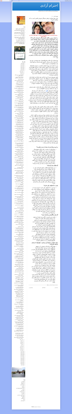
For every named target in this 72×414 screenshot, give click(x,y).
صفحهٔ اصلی (43, 287)
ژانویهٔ (23, 350)
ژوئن (23, 343)
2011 (23, 363)
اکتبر (23, 73)
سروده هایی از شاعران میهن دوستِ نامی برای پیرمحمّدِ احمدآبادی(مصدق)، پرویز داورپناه (19, 33)
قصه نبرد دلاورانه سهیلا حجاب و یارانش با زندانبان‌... (19, 320)
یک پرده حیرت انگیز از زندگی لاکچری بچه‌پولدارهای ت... (20, 294)
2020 (23, 351)
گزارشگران (22, 398)
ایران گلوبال (22, 383)
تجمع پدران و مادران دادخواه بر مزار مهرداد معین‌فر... (19, 97)
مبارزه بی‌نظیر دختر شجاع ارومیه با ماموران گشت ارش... (19, 162)
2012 (23, 362)
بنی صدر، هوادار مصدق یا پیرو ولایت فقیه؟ (19, 99)
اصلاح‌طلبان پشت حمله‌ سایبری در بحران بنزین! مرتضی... (19, 118)
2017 (23, 355)
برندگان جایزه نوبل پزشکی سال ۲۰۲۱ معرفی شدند (19, 311)
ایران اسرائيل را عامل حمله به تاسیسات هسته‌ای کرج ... (19, 306)
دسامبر (22, 71)
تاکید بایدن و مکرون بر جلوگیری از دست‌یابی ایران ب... (19, 88)
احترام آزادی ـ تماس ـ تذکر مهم (20, 28)
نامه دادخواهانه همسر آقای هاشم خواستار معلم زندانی (19, 126)
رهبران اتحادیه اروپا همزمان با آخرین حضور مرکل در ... (19, 149)
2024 (23, 66)
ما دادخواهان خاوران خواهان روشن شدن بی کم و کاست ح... (19, 173)
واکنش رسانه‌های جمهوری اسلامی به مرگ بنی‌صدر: (19, 267)
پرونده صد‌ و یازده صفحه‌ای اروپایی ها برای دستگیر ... (19, 223)
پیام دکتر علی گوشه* (21, 226)
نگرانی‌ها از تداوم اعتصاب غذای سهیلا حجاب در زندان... (19, 335)
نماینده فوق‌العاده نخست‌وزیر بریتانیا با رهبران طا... (20, 302)
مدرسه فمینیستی (22, 391)
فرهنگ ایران (22, 390)
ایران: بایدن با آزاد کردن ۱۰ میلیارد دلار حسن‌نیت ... (19, 111)
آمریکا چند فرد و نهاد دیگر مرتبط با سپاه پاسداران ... (19, 92)
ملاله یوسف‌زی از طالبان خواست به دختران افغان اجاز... (19, 188)
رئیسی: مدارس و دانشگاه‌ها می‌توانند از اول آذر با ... (20, 84)
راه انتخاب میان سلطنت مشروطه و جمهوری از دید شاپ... (19, 254)
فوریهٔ (23, 348)
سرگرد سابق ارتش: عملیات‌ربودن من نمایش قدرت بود (19, 218)
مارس (23, 347)
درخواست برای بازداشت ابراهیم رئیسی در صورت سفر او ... (19, 264)
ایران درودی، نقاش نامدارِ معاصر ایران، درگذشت (19, 101)
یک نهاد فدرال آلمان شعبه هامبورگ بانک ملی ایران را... (19, 269)
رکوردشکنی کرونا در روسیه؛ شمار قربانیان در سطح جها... (19, 77)
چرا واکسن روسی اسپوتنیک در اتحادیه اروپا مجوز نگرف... (19, 260)
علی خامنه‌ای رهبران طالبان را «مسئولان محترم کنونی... (19, 133)
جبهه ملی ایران (22, 384)
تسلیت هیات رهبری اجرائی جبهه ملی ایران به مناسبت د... (19, 171)
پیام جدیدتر (56, 287)
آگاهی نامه (23, 381)
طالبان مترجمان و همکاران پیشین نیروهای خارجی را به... (19, 337)
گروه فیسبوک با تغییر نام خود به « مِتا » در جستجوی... (19, 103)
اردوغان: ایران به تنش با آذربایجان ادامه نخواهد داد (19, 158)
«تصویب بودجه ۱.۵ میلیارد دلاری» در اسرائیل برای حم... (19, 178)
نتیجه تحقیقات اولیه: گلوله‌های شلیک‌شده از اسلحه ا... (19, 137)
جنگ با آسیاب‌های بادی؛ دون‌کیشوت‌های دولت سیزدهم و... (19, 168)
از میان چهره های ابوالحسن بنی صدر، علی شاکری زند (19, 122)
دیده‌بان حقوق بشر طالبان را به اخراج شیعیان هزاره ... (19, 145)
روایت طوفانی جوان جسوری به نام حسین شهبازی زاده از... (19, 130)
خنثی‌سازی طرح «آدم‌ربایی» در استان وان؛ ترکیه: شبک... (19, 228)
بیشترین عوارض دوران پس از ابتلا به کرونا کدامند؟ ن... (19, 107)
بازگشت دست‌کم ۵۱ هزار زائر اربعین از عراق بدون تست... (19, 333)
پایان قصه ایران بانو (21, 79)
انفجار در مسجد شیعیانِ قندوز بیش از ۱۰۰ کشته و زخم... (19, 277)
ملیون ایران (22, 392)
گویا (23, 399)
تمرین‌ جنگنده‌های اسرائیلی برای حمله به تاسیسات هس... (19, 160)
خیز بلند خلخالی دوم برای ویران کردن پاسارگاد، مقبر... (19, 197)
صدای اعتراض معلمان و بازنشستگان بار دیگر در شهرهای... (20, 313)
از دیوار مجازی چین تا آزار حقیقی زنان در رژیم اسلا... (19, 156)
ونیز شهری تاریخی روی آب (20, 82)
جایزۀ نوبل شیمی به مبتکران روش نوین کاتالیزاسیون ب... (19, 289)
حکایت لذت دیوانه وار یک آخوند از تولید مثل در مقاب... (19, 258)
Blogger (33, 406)
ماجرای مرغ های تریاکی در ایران (19, 271)
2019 (23, 353)
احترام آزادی (49, 5)
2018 (23, 354)
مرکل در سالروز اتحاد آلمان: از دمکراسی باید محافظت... (19, 318)
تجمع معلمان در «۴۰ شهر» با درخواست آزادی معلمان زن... (19, 220)
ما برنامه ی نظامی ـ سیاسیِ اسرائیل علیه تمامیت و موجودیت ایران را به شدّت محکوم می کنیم (19, 38)
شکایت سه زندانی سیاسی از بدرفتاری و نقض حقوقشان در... (19, 256)
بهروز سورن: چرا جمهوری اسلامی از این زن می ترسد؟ (19, 216)
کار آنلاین (23, 397)
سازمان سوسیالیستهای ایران (20, 388)
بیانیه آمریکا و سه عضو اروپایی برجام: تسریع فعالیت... (19, 86)
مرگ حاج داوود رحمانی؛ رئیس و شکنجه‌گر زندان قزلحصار (19, 154)
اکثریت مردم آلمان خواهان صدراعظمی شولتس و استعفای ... (19, 331)
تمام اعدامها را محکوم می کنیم (20, 39)
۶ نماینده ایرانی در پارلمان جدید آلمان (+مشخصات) (19, 114)
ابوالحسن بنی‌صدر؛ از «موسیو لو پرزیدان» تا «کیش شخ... (19, 241)
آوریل (23, 346)
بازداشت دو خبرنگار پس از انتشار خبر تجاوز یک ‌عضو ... (19, 199)
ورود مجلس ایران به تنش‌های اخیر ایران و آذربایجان (19, 326)
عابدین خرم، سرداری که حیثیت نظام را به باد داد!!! (19, 139)
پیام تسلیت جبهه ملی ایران (20, 242)
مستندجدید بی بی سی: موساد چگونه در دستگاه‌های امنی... (19, 281)
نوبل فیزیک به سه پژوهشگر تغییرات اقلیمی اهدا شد (20, 296)
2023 (23, 67)
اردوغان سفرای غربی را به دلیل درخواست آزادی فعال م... (19, 143)
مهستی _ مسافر (21, 273)
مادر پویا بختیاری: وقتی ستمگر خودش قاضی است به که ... (19, 116)
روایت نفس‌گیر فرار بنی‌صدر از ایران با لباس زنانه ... (19, 262)
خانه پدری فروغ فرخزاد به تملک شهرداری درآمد (19, 212)
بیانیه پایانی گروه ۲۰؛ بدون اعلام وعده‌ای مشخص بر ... (19, 75)
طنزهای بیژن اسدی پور (20, 248)
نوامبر (23, 72)
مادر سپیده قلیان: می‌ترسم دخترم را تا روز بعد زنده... (19, 236)
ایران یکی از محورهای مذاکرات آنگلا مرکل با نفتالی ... (19, 279)
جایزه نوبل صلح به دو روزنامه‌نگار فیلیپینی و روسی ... (19, 275)
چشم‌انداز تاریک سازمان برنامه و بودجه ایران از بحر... (19, 201)
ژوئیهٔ (23, 342)
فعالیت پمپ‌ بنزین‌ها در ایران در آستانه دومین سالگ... (19, 120)
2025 (23, 64)
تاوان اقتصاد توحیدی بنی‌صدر (20, 210)
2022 (23, 68)
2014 (23, 359)
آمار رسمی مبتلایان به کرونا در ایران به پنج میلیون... (19, 186)
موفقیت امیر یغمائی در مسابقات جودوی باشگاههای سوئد (19, 180)
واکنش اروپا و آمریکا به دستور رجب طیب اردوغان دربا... (19, 135)
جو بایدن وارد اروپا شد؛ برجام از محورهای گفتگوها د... (19, 95)
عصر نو (23, 389)
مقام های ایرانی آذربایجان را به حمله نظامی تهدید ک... (19, 328)
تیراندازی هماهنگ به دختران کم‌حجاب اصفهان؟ (20, 234)
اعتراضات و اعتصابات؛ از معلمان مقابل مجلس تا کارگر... (19, 81)
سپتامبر (22, 339)
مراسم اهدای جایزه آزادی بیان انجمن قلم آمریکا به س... (19, 287)
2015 (23, 358)
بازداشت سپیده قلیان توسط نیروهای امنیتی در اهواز (20, 244)
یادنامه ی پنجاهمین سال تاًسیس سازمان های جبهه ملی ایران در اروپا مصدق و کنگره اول (19, 43)
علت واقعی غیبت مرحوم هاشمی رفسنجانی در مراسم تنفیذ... (19, 292)
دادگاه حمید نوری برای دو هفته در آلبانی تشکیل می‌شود (19, 128)
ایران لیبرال (22, 382)
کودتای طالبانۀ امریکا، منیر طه (19, 270)
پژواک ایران (22, 396)
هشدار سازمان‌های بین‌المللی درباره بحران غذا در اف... (20, 124)
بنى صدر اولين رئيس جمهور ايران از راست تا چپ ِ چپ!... (19, 203)
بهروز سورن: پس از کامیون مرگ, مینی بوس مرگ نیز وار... (19, 176)
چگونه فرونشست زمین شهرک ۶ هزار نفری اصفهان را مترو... (19, 322)
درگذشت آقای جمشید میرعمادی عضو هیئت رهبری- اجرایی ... (19, 105)
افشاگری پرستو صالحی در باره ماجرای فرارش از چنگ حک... (19, 239)
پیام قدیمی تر (31, 287)
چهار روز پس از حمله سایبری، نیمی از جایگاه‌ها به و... (19, 90)
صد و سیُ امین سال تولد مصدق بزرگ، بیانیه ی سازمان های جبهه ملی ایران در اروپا (19, 30)
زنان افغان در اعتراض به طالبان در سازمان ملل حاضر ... (19, 152)
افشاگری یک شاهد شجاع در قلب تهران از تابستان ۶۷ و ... (19, 316)
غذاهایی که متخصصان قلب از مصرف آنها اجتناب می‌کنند (20, 109)
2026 (23, 63)
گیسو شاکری (22, 400)
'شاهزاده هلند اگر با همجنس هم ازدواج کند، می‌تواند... (19, 230)
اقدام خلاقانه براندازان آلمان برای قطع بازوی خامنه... (19, 285)
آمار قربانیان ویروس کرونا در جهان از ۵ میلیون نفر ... (19, 324)
